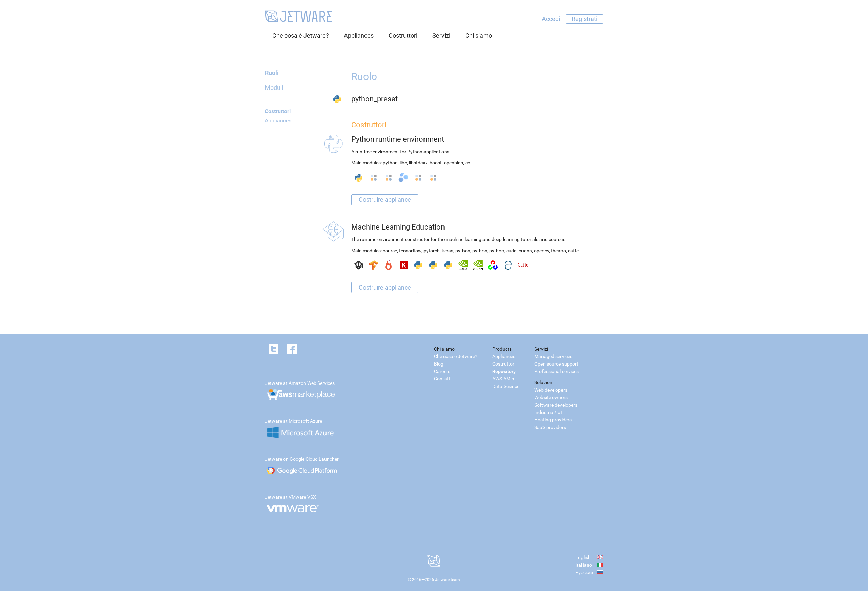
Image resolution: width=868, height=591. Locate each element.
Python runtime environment (397, 139)
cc (467, 162)
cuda (511, 250)
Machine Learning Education (398, 227)
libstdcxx (418, 162)
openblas (453, 162)
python (390, 162)
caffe (573, 250)
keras (447, 250)
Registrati (584, 18)
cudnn (525, 250)
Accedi (551, 18)
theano (558, 250)
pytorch (431, 250)
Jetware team (447, 579)
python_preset (374, 99)
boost (436, 162)
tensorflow (410, 250)
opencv (541, 250)
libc (403, 162)
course (390, 250)
